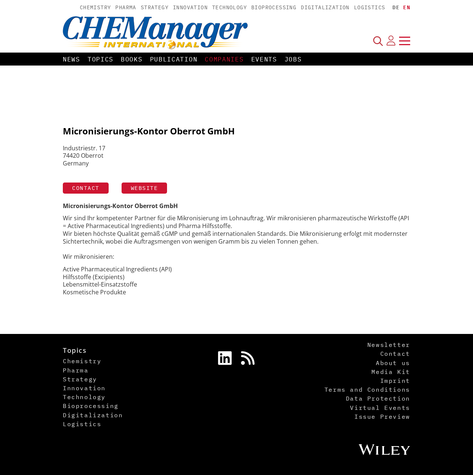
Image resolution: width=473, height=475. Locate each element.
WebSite (144, 187)
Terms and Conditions (367, 389)
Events (264, 59)
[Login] (391, 41)
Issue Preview (382, 416)
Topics (100, 59)
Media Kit (390, 371)
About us (393, 363)
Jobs (293, 59)
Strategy (155, 7)
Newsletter (388, 344)
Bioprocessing (273, 7)
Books (132, 59)
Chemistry (95, 7)
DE (395, 7)
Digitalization (325, 7)
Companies (224, 59)
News (71, 59)
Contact (85, 187)
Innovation (190, 7)
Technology (229, 7)
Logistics (369, 7)
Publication (174, 59)
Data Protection (378, 398)
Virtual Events (380, 407)
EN (406, 7)
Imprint (395, 380)
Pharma (125, 7)
